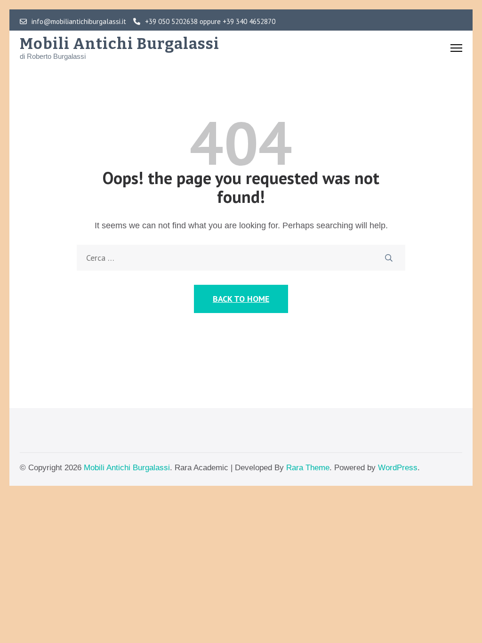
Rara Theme (307, 467)
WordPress (398, 467)
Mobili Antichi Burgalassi (119, 44)
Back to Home (241, 298)
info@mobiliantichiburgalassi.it (79, 21)
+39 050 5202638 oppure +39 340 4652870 (210, 21)
